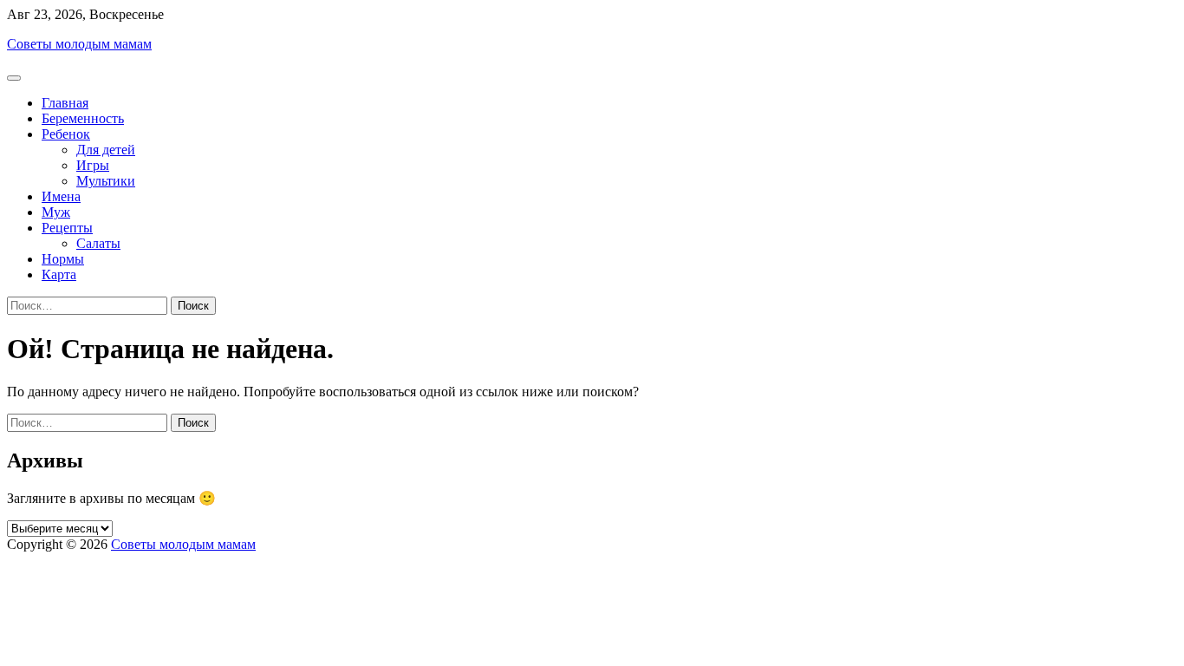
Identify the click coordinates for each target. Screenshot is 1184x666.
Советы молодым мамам (79, 43)
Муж (56, 212)
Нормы (63, 258)
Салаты (98, 243)
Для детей (105, 149)
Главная (65, 102)
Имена (61, 196)
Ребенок (66, 134)
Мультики (105, 180)
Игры (92, 165)
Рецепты (67, 227)
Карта (59, 274)
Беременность (83, 118)
